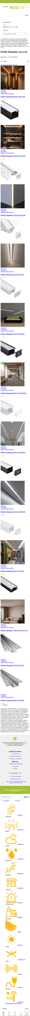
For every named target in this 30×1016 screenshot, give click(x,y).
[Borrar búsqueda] (23, 797)
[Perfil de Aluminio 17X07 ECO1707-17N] (13, 598)
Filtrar (5, 25)
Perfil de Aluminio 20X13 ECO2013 (12, 700)
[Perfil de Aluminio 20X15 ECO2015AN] (13, 361)
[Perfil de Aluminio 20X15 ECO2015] (13, 539)
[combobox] (15, 34)
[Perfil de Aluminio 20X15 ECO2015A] (13, 420)
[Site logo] (18, 10)
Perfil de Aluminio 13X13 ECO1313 (12, 274)
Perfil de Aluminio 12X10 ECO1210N (13, 156)
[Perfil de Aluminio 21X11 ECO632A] (13, 302)
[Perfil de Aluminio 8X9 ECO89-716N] (9, 65)
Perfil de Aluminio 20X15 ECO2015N (13, 512)
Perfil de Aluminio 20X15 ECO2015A (13, 452)
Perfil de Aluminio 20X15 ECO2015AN (13, 393)
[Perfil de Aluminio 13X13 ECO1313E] (13, 183)
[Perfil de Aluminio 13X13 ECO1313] (13, 242)
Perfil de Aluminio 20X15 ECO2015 (12, 571)
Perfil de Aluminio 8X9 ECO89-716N (13, 97)
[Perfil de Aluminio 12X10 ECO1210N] (13, 124)
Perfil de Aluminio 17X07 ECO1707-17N (14, 630)
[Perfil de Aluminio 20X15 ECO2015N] (13, 480)
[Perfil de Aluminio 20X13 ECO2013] (13, 693)
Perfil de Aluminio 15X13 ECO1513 (12, 665)
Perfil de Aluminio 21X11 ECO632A (12, 334)
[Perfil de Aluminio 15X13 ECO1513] (13, 658)
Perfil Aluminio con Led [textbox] (14, 33)
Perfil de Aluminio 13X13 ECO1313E (13, 215)
